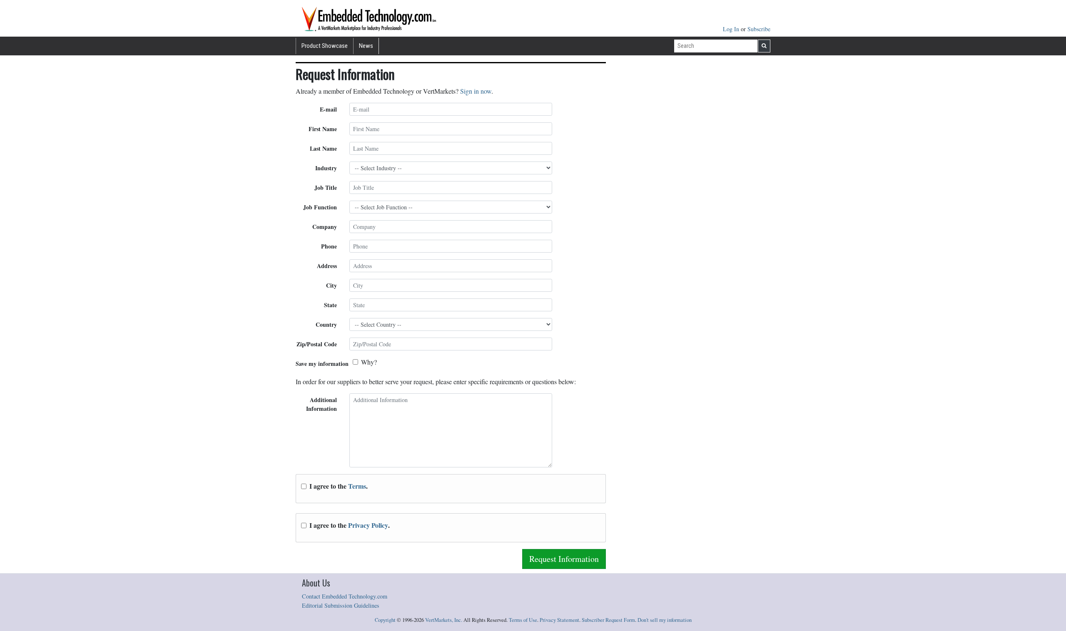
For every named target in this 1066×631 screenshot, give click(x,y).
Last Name (323, 148)
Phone (329, 246)
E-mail (328, 109)
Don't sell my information (665, 620)
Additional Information (321, 404)
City (331, 285)
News (366, 46)
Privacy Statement (559, 620)
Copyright (385, 620)
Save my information (322, 363)
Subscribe (758, 29)
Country (326, 324)
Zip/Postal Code (316, 344)
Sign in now (475, 91)
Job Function (320, 207)
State (330, 305)
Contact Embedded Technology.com (344, 596)
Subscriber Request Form (608, 620)
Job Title (325, 187)
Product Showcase (324, 46)
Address (327, 265)
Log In (732, 29)
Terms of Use (523, 620)
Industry (326, 168)
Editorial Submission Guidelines (340, 605)
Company (324, 226)
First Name (323, 128)
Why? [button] (369, 362)
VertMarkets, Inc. (443, 620)
